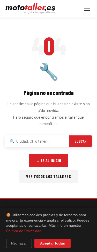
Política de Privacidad (23, 231)
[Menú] (87, 8)
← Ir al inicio (48, 160)
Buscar (80, 141)
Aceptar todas (52, 243)
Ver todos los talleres (48, 176)
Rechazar (19, 243)
